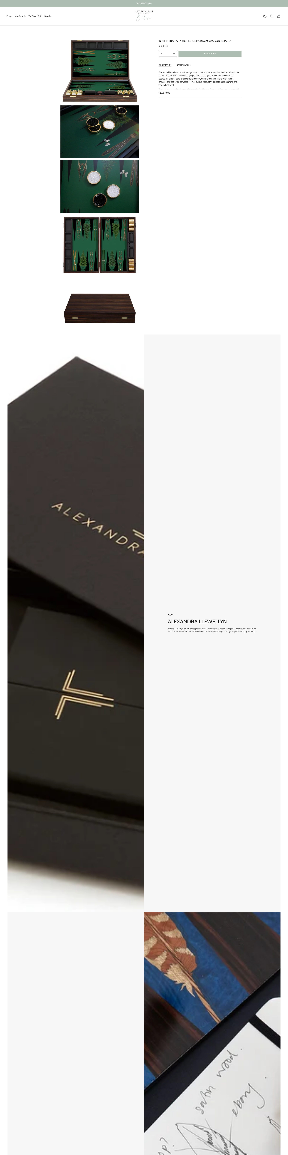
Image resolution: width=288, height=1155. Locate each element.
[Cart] (278, 16)
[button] (9, 16)
